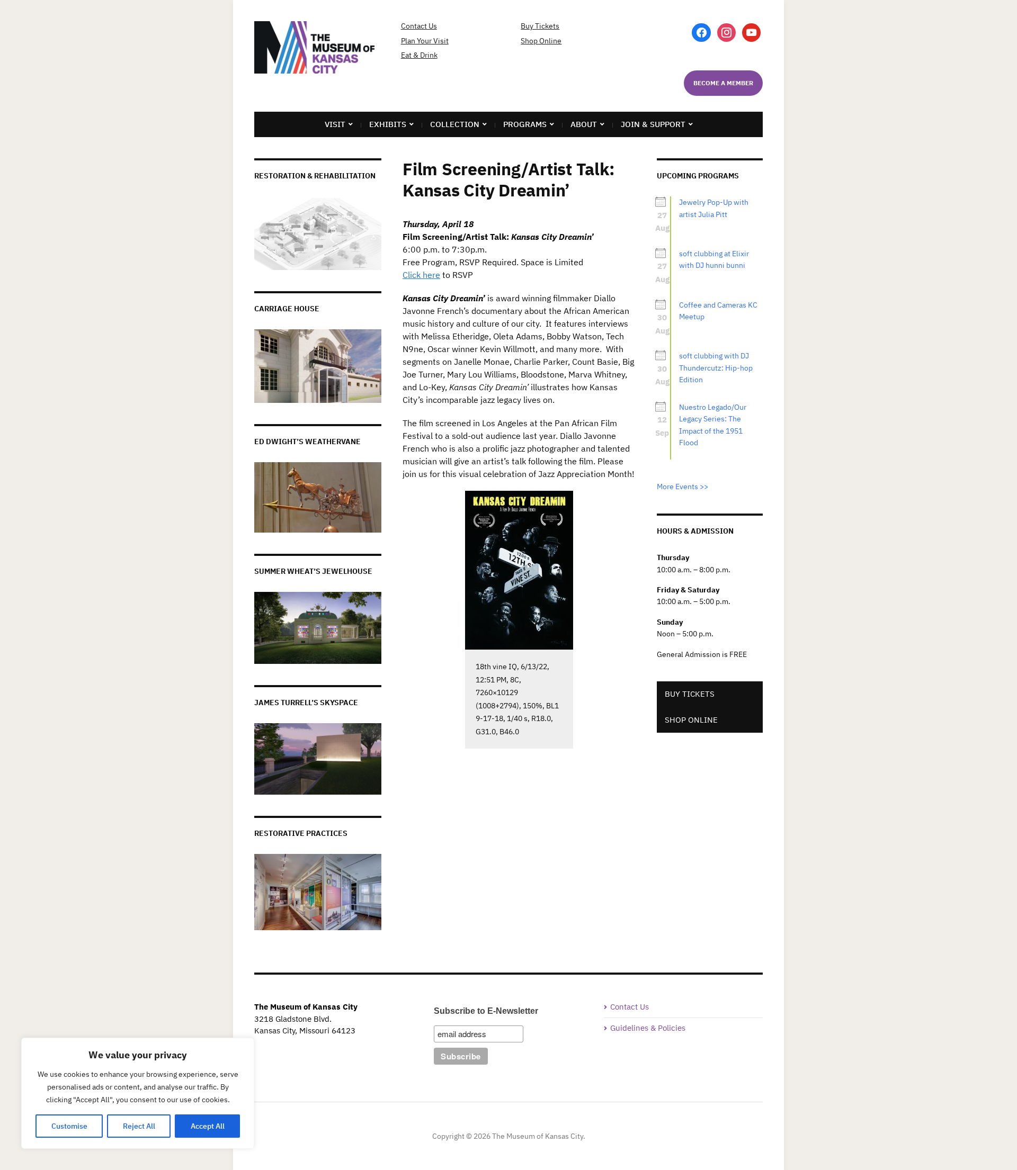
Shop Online (541, 41)
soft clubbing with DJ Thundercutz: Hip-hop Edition (716, 367)
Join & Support (653, 124)
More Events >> (682, 486)
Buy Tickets (540, 26)
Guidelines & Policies (647, 1028)
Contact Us (419, 26)
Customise (69, 1126)
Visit (335, 124)
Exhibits (387, 124)
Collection (454, 124)
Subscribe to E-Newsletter (486, 1010)
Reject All (139, 1126)
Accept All (208, 1126)
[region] (137, 1093)
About (583, 124)
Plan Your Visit (425, 41)
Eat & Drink (419, 55)
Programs (525, 124)
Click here (421, 274)
